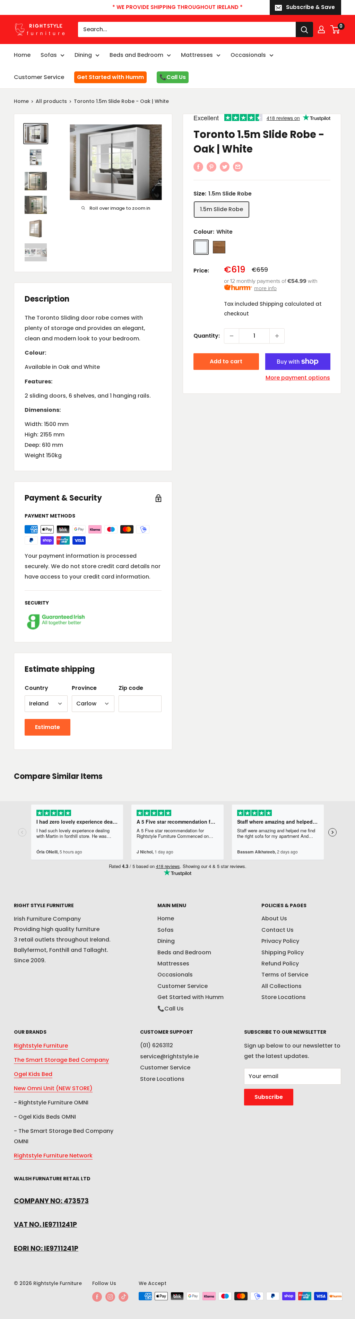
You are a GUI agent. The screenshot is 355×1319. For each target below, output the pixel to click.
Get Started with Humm (110, 77)
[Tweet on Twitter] (225, 166)
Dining (83, 55)
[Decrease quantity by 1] (231, 336)
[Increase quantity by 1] (277, 336)
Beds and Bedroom (136, 55)
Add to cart (226, 361)
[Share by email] (238, 166)
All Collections (281, 986)
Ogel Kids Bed (33, 1074)
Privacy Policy (280, 941)
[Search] (304, 29)
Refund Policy (280, 963)
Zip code (131, 688)
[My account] (321, 29)
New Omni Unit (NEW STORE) (53, 1088)
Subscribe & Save (310, 7)
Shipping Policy (282, 952)
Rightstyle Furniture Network (53, 1156)
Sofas (49, 55)
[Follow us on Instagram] (110, 1297)
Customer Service (39, 77)
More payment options (298, 378)
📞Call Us (172, 77)
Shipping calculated (287, 303)
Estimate (47, 727)
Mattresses (197, 55)
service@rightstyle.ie (169, 1056)
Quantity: (206, 336)
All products (51, 101)
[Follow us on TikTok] (123, 1297)
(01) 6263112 (156, 1045)
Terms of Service (284, 975)
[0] (335, 29)
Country (36, 688)
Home (22, 55)
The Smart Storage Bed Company (61, 1060)
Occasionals (248, 55)
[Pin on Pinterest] (211, 166)
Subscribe (268, 1097)
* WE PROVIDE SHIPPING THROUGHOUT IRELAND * (177, 7)
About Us (274, 918)
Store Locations (283, 997)
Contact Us (277, 930)
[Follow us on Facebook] (97, 1297)
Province (84, 688)
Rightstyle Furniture (41, 1046)
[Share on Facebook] (198, 166)
